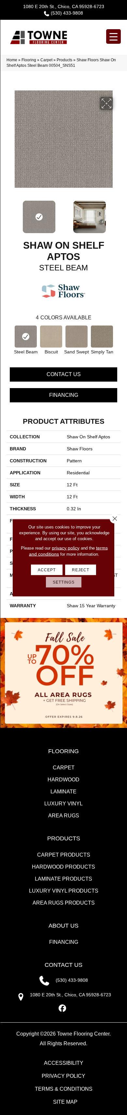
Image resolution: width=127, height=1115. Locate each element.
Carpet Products (63, 855)
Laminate (63, 791)
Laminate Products (63, 879)
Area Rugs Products (64, 903)
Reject (80, 569)
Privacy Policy (63, 1076)
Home (12, 60)
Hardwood (63, 779)
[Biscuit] (51, 336)
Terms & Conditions (63, 1089)
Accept (47, 569)
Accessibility (63, 1063)
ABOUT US (63, 925)
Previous (10, 213)
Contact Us (64, 374)
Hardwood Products (63, 867)
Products (64, 60)
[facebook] (62, 1008)
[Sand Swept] (76, 336)
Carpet (46, 60)
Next (117, 213)
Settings (64, 582)
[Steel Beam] (25, 336)
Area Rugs (63, 815)
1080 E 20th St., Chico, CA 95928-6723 (63, 6)
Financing (63, 395)
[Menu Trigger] (113, 36)
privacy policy (65, 547)
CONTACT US (63, 965)
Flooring (28, 60)
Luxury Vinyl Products (63, 891)
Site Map (65, 1102)
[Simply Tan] (102, 336)
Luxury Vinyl (63, 803)
